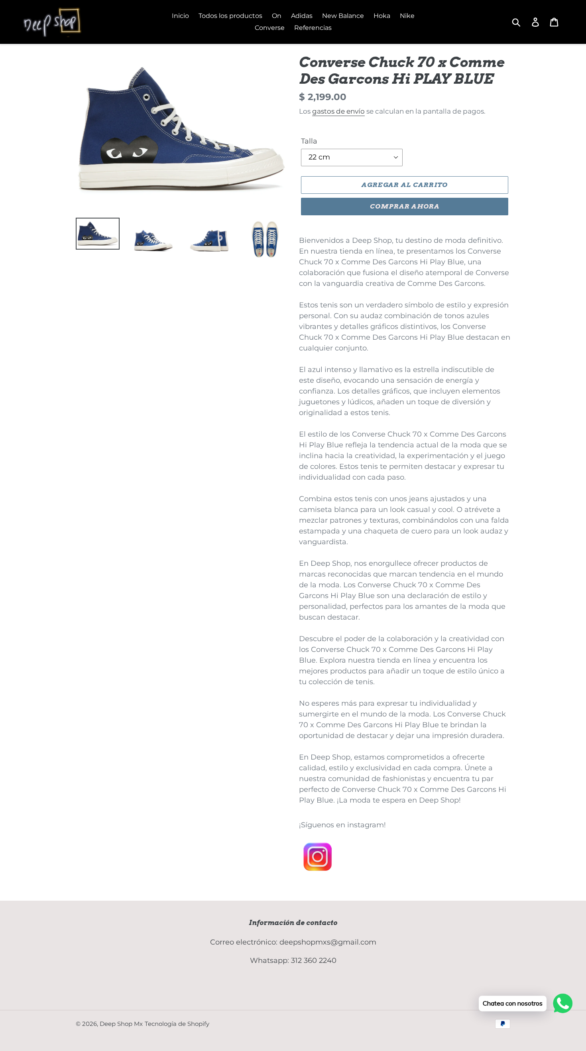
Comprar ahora (404, 206)
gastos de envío (338, 111)
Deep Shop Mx (121, 1023)
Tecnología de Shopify (177, 1023)
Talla (309, 141)
